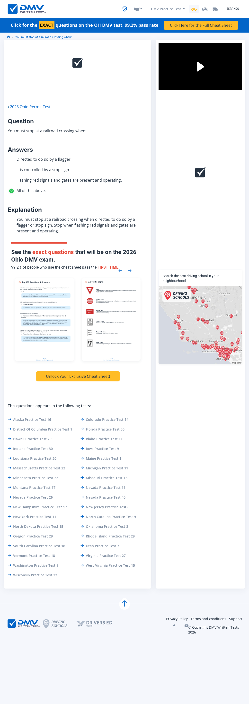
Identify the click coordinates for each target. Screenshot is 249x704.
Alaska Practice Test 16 (32, 419)
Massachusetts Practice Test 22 (39, 468)
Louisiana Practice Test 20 (34, 458)
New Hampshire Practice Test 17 (40, 507)
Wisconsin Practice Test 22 (35, 575)
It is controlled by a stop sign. (43, 169)
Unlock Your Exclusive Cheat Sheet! (78, 376)
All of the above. (31, 190)
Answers (20, 149)
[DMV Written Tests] (124, 604)
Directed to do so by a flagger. (44, 159)
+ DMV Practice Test (164, 9)
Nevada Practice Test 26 (33, 497)
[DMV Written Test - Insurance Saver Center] (125, 9)
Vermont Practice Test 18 (34, 555)
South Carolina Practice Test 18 (39, 546)
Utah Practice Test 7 (102, 546)
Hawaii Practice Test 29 (32, 439)
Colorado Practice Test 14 (107, 419)
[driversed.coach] (98, 623)
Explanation (25, 209)
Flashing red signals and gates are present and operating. (69, 180)
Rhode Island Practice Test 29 (110, 536)
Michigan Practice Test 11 (107, 468)
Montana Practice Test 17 (34, 487)
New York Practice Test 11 (34, 516)
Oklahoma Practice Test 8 (107, 526)
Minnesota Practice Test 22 (35, 477)
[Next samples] (130, 270)
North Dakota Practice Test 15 (38, 526)
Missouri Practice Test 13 (106, 477)
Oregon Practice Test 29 (33, 536)
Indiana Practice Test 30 (33, 448)
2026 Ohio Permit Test (30, 106)
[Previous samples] (120, 270)
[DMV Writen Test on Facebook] (173, 625)
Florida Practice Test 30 (105, 429)
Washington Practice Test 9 (35, 565)
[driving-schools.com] (59, 623)
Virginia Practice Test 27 (106, 555)
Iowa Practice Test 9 (102, 448)
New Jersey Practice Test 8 (107, 507)
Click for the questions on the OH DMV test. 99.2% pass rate (85, 25)
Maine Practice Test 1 (103, 458)
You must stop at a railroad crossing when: (43, 37)
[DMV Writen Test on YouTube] (186, 625)
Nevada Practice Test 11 (105, 487)
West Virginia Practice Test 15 (110, 565)
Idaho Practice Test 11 (104, 439)
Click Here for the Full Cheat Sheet (201, 25)
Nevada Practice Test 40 (105, 497)
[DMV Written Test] (27, 9)
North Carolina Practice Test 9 (111, 516)
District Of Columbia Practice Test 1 (42, 429)
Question (21, 121)
